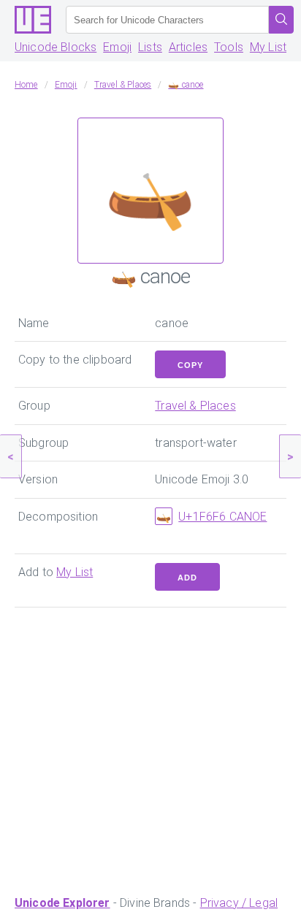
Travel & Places (195, 406)
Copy (190, 365)
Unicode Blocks (55, 47)
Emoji (117, 47)
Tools (228, 47)
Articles (188, 47)
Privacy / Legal (239, 903)
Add (187, 577)
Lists (150, 47)
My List (268, 47)
